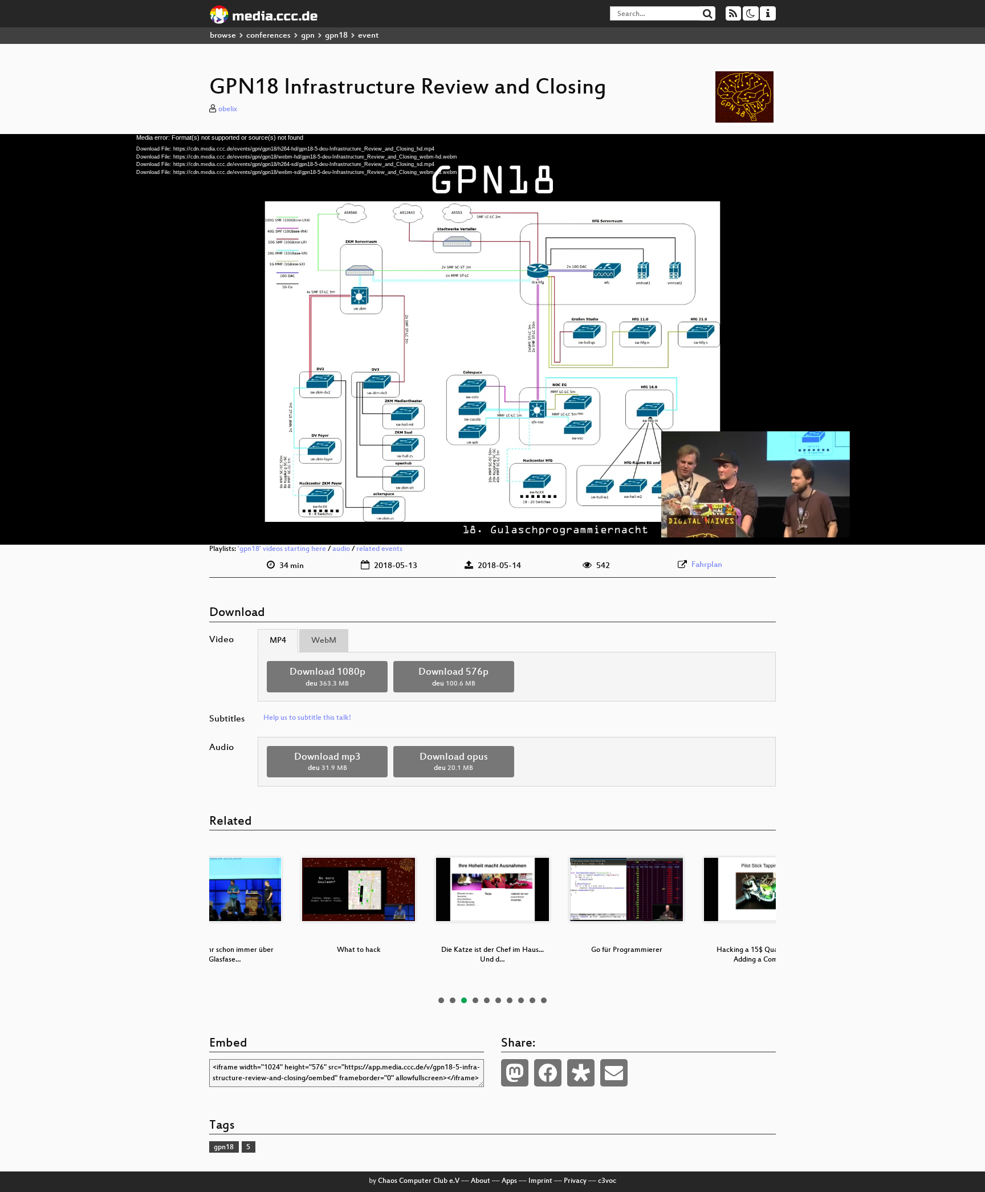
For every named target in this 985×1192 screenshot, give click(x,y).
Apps (509, 1181)
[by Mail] (614, 1072)
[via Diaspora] (581, 1072)
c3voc (607, 1181)
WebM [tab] (323, 641)
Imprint (540, 1181)
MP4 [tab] (278, 641)
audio (341, 549)
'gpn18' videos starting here (282, 549)
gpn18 (336, 35)
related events (379, 549)
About (480, 1181)
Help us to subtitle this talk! (307, 718)
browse (223, 35)
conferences (268, 35)
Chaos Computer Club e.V (418, 1181)
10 (544, 1000)
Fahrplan (706, 565)
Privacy (575, 1181)
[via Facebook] (547, 1072)
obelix (227, 109)
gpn (308, 35)
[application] (492, 339)
